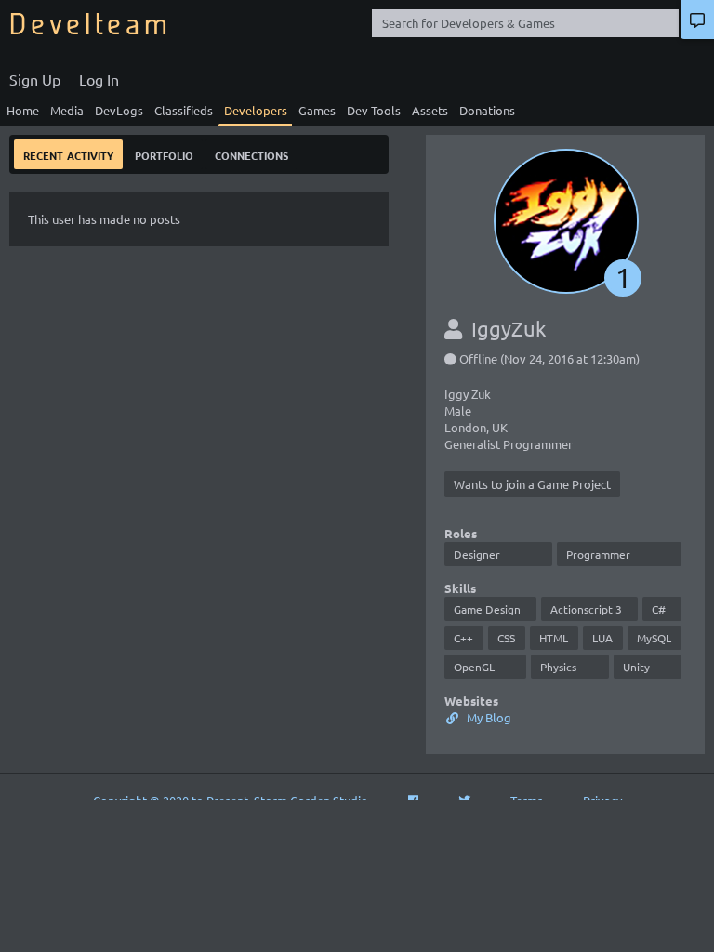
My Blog (487, 717)
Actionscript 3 (586, 609)
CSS (506, 637)
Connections (251, 154)
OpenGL (474, 666)
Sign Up (34, 79)
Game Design (487, 609)
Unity (636, 666)
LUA (602, 637)
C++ (463, 637)
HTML (553, 637)
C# (659, 609)
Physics (558, 666)
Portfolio (164, 154)
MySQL (654, 637)
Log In (99, 79)
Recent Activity (68, 154)
